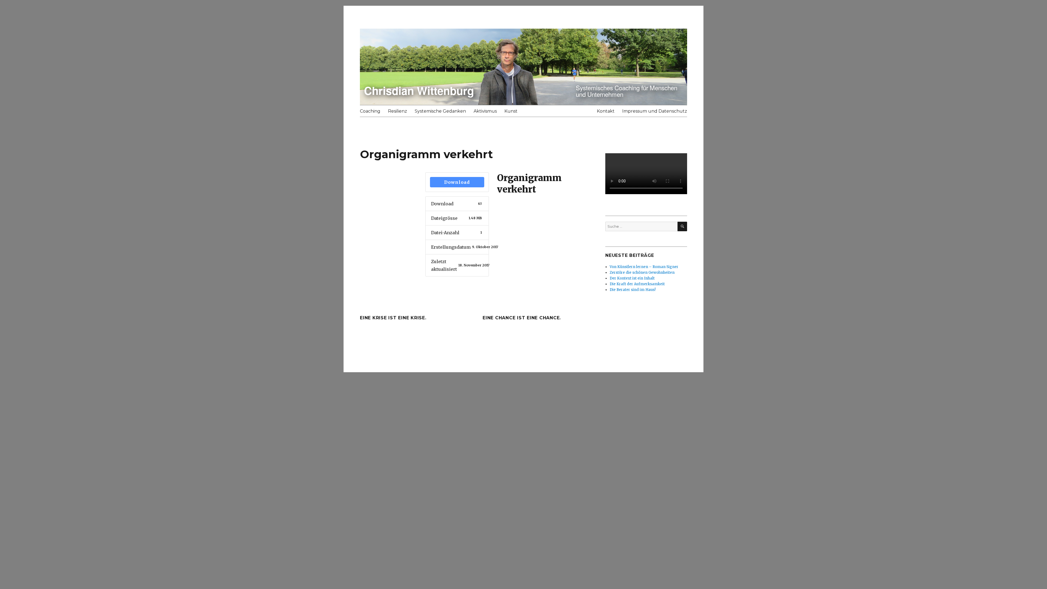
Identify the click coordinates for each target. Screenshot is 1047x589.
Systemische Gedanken (440, 111)
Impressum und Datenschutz (654, 111)
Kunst (511, 111)
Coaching (370, 111)
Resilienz (397, 111)
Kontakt (606, 111)
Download (457, 182)
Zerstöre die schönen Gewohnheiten (642, 272)
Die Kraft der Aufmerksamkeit (637, 284)
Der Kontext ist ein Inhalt (632, 278)
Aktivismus (485, 111)
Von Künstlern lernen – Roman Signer (644, 267)
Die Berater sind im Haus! (632, 289)
